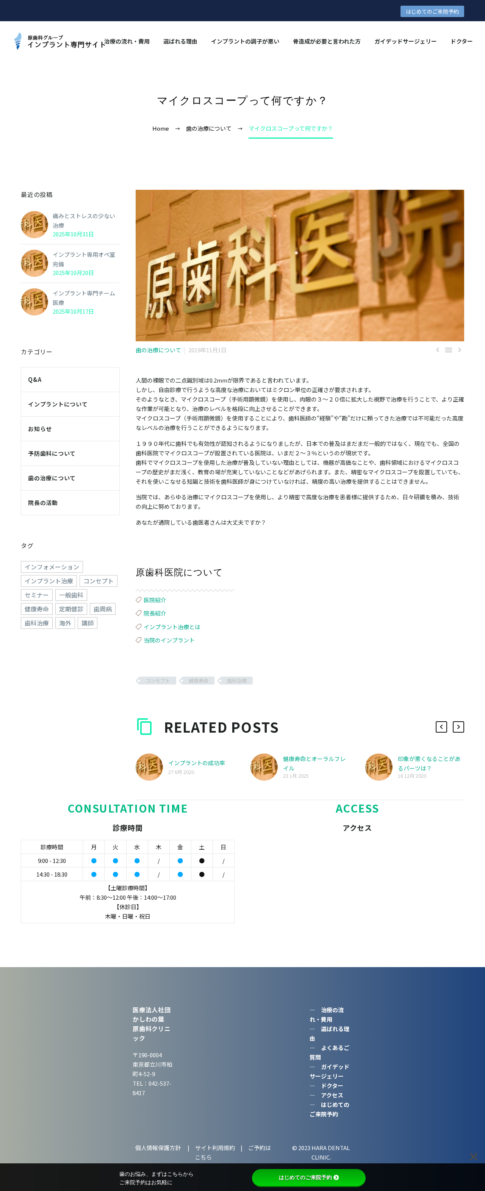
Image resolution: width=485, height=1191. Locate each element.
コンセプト (158, 680)
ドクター (462, 41)
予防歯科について (52, 453)
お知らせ (40, 429)
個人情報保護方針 (158, 1148)
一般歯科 (71, 594)
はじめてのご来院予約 (432, 11)
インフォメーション (52, 566)
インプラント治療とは (172, 627)
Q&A (34, 379)
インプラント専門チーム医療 (84, 297)
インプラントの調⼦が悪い (245, 41)
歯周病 (103, 608)
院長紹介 (155, 613)
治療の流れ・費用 (127, 41)
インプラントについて (58, 404)
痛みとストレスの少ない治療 (84, 220)
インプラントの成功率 (196, 763)
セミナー (37, 594)
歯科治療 (237, 680)
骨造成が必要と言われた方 (327, 41)
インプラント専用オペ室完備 (84, 259)
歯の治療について (158, 350)
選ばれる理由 (180, 41)
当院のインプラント (169, 640)
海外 (65, 622)
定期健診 (71, 608)
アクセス (332, 1095)
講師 (87, 622)
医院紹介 (155, 600)
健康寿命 (198, 680)
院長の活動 (43, 502)
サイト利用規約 (214, 1148)
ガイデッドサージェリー (405, 41)
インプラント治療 (49, 580)
